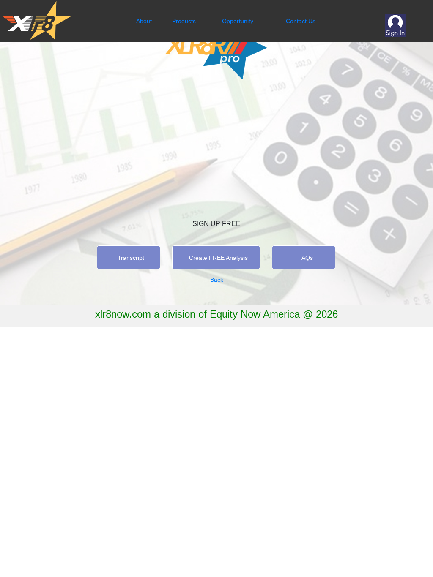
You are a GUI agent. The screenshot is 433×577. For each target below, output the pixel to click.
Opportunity (237, 21)
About (144, 21)
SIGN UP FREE (216, 223)
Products (184, 21)
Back (216, 279)
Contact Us (300, 21)
